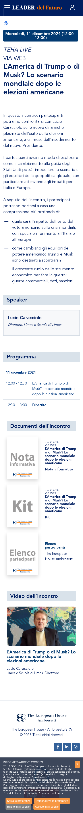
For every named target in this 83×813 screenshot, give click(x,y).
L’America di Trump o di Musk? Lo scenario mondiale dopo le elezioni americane (41, 656)
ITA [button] (12, 18)
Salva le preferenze (19, 801)
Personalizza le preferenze (52, 801)
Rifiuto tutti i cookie (18, 806)
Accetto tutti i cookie (47, 806)
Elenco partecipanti (55, 545)
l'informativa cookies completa (44, 787)
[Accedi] (72, 7)
